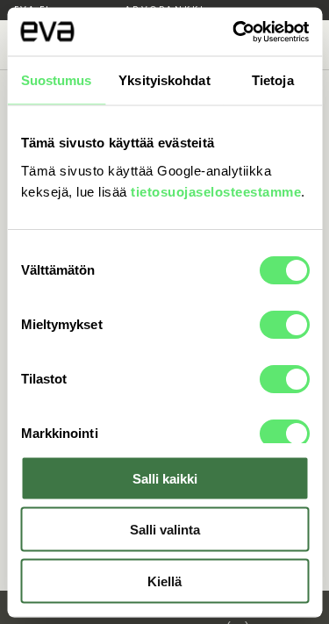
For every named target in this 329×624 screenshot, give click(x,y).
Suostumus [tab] (56, 80)
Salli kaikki (164, 477)
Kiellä (164, 580)
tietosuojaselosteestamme (216, 190)
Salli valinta (165, 529)
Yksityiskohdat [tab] (164, 80)
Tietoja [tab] (273, 80)
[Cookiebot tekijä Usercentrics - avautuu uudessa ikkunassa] (234, 31)
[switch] (284, 324)
